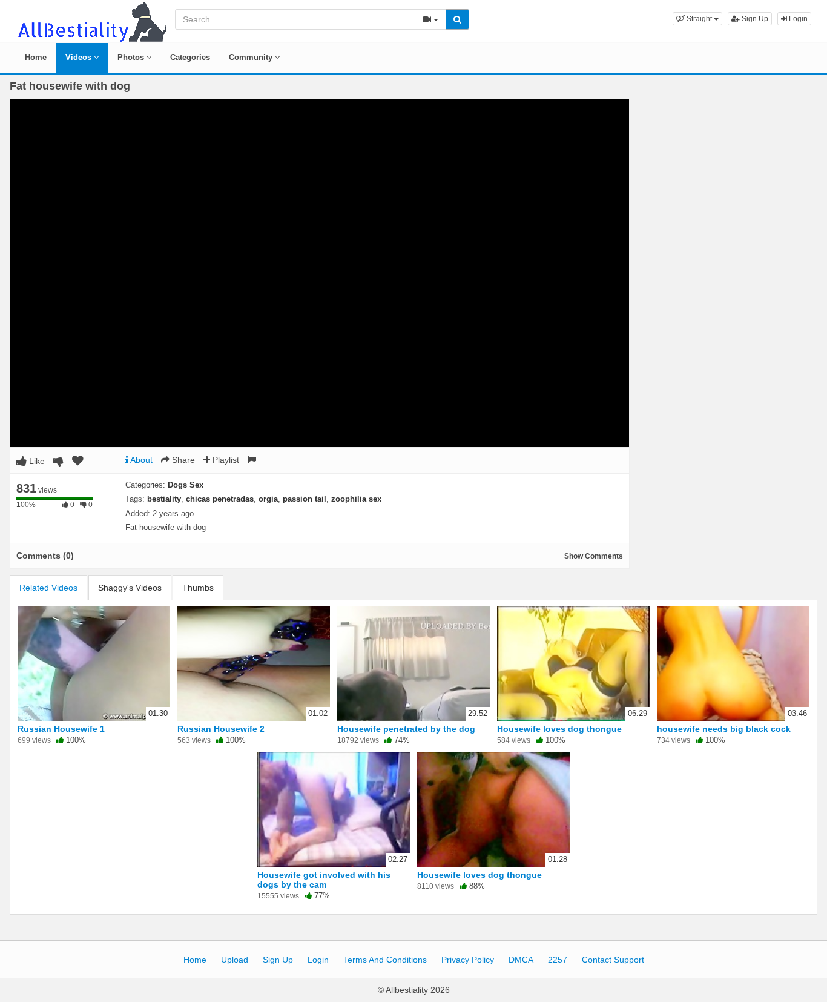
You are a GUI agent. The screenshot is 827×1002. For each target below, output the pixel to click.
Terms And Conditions (385, 959)
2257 (557, 959)
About (140, 460)
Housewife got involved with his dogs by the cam (323, 879)
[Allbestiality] (91, 20)
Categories (190, 57)
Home (36, 57)
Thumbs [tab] (198, 587)
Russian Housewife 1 (61, 729)
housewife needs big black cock (724, 729)
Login (797, 19)
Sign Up (754, 19)
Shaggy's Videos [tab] (130, 587)
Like (36, 461)
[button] (697, 18)
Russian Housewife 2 (221, 729)
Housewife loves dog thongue (559, 729)
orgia (268, 498)
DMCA (521, 959)
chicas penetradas (220, 498)
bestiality (164, 498)
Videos (79, 57)
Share (182, 460)
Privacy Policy (467, 959)
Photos (132, 57)
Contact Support (613, 959)
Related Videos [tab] (48, 587)
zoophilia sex (356, 498)
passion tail (304, 498)
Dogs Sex (185, 484)
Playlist (224, 460)
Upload (234, 959)
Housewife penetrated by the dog (406, 729)
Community (252, 57)
